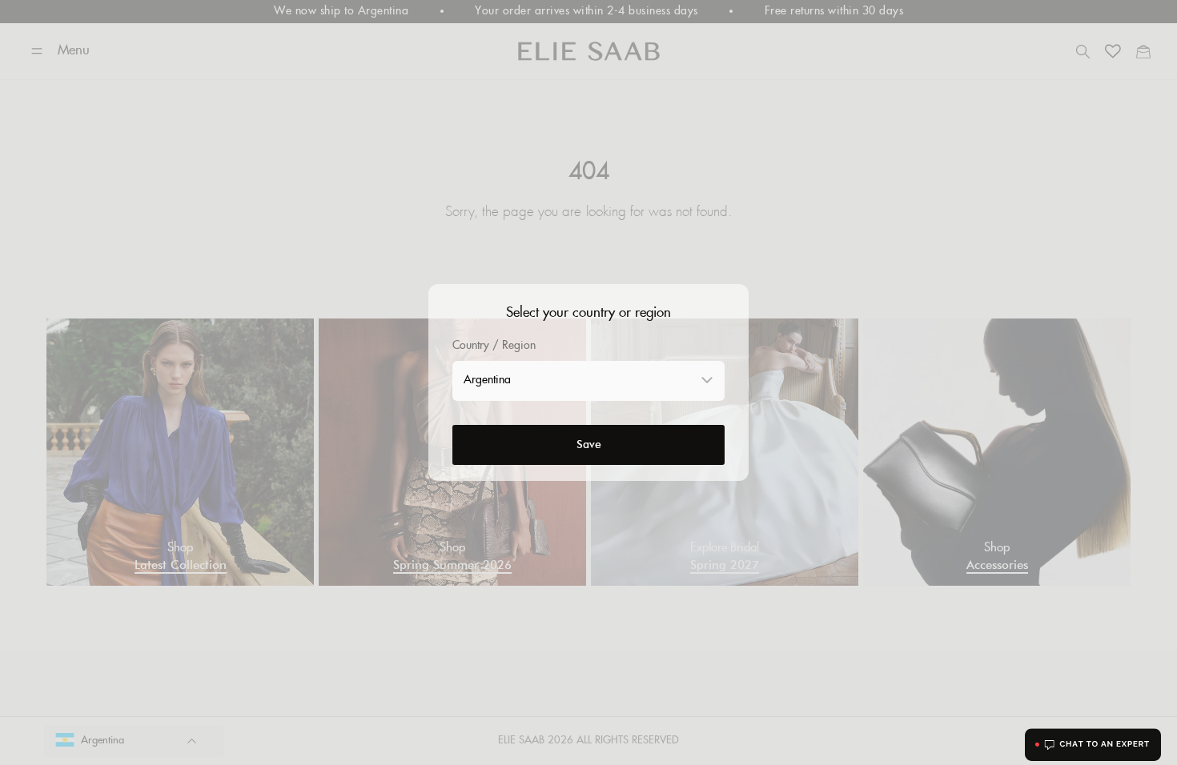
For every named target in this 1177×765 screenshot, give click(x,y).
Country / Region (494, 345)
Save (588, 444)
